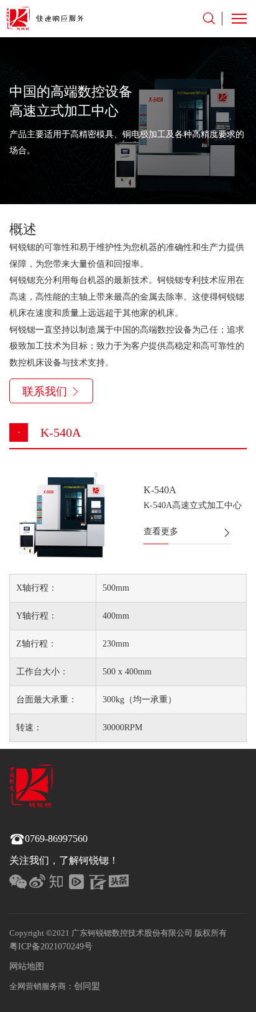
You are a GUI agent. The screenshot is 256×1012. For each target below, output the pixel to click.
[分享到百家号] (99, 884)
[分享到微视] (79, 884)
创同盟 (87, 986)
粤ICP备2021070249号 (51, 946)
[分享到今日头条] (119, 884)
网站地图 (26, 966)
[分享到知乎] (59, 884)
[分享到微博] (39, 884)
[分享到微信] (19, 884)
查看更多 (161, 531)
